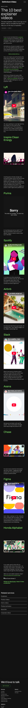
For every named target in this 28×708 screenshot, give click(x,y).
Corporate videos (6, 613)
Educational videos (18, 691)
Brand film (4, 609)
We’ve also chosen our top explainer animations (13, 69)
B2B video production (5, 695)
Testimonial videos (4, 701)
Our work (2, 706)
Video (9, 28)
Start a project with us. (14, 54)
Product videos (5, 599)
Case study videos (4, 699)
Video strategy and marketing (6, 698)
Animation (3, 691)
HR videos (16, 692)
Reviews (4, 28)
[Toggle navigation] (25, 2)
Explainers (4, 596)
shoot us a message (12, 78)
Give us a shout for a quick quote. (12, 575)
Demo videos (5, 603)
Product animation (6, 606)
